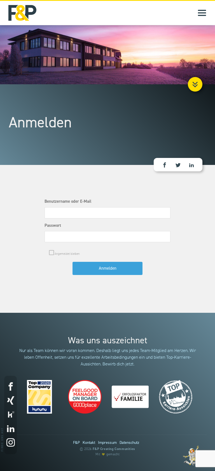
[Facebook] (10, 387)
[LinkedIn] (191, 165)
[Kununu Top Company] (39, 397)
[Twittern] (178, 165)
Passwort (53, 225)
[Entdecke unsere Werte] (191, 455)
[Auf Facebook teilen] (164, 165)
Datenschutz (129, 442)
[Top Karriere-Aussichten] (175, 397)
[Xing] (10, 401)
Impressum (107, 442)
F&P (76, 442)
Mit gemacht (107, 454)
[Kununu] (10, 415)
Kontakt (89, 442)
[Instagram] (10, 443)
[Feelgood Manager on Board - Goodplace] (85, 397)
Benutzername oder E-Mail (68, 201)
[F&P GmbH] (18, 13)
